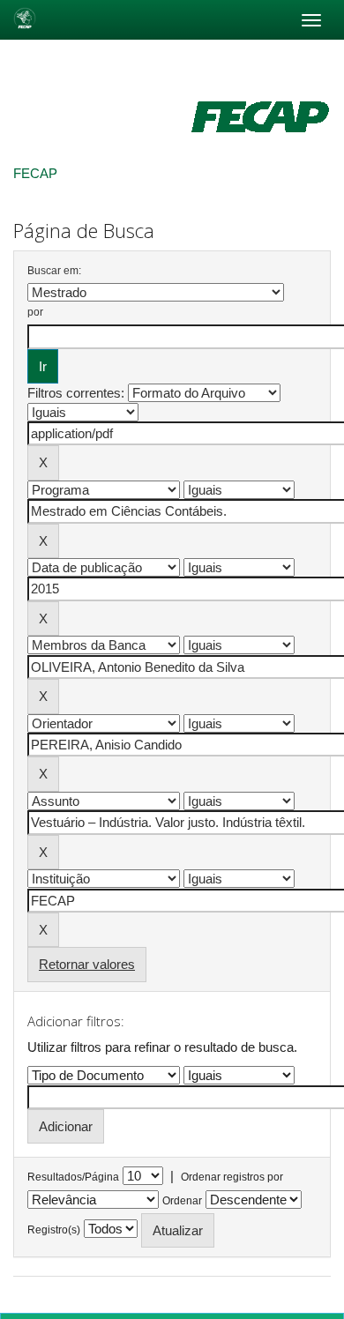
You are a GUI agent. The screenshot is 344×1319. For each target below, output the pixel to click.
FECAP (35, 173)
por (35, 312)
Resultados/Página (73, 1177)
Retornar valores (87, 964)
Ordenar (182, 1201)
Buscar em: (54, 271)
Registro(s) (53, 1230)
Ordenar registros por (232, 1177)
